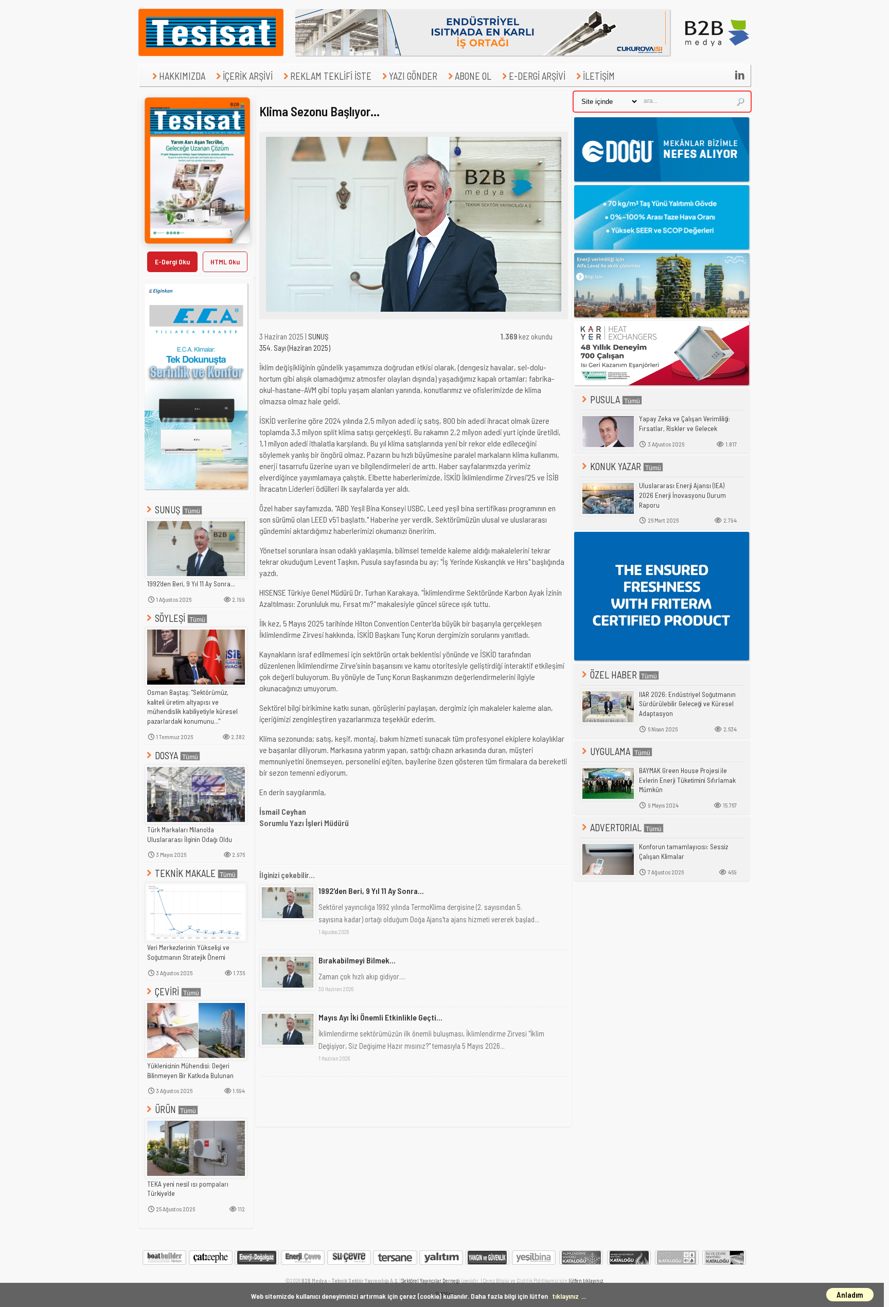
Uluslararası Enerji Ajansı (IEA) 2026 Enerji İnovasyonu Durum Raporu (682, 495)
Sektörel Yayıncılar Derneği (430, 1280)
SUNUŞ (167, 509)
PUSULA (605, 399)
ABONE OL (473, 76)
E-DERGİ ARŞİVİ (537, 76)
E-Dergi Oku (172, 261)
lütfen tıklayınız (585, 1280)
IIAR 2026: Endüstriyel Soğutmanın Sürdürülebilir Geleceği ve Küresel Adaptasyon (687, 704)
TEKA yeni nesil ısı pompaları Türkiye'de (187, 1189)
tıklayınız (565, 1296)
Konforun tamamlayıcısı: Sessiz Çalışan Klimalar (683, 852)
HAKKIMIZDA (182, 76)
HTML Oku (225, 261)
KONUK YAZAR (615, 466)
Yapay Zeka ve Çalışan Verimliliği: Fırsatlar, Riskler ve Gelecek (684, 424)
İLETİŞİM (599, 76)
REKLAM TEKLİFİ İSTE (330, 76)
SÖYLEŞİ (170, 618)
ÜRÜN (165, 1109)
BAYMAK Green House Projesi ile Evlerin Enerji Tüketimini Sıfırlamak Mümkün (687, 780)
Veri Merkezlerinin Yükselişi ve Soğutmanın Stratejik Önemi (188, 952)
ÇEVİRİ (167, 991)
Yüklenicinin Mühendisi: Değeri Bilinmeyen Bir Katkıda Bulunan (190, 1071)
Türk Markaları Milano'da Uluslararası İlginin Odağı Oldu (189, 835)
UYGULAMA (610, 751)
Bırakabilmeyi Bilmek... (357, 960)
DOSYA (166, 755)
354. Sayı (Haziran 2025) (294, 347)
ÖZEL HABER (613, 675)
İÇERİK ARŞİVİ (248, 76)
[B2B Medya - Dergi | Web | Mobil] (717, 53)
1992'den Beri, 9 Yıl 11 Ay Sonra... (191, 584)
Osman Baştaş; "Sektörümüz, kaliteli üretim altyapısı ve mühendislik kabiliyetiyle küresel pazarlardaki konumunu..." (192, 706)
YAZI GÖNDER (413, 76)
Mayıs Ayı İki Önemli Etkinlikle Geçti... (380, 1017)
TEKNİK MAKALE (185, 873)
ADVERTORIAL (616, 827)
